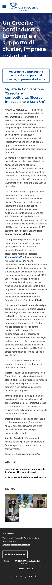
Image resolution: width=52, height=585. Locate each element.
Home (4, 63)
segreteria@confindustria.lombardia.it (16, 545)
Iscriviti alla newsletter (15, 554)
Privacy (30, 569)
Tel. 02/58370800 (9, 541)
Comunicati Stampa (34, 63)
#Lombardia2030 (13, 257)
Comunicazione (16, 63)
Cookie (21, 569)
